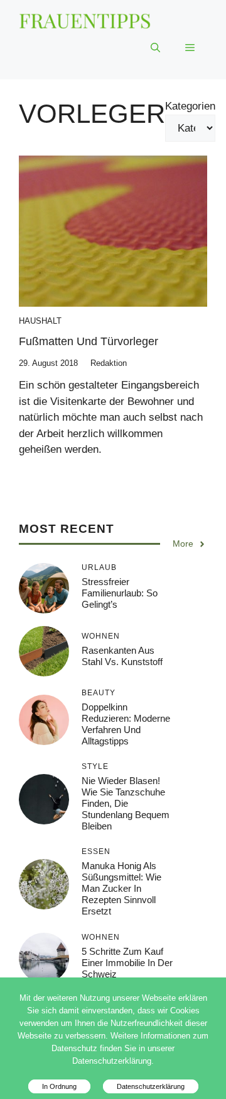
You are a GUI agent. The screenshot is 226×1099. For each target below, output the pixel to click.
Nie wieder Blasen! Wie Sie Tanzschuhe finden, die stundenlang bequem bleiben (126, 803)
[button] (155, 48)
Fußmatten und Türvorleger (88, 341)
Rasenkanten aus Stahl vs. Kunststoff (122, 656)
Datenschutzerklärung (151, 1086)
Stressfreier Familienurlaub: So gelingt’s (120, 593)
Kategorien (190, 106)
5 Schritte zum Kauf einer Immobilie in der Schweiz (127, 962)
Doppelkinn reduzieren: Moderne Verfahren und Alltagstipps (126, 724)
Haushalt (40, 321)
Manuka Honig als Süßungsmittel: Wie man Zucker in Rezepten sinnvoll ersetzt (121, 888)
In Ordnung (59, 1086)
